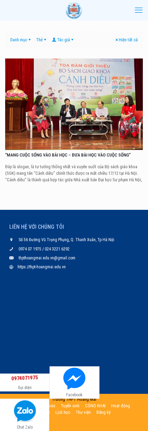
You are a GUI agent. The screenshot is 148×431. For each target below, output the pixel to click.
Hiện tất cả (128, 39)
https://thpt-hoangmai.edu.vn (42, 267)
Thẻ (39, 39)
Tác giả (63, 39)
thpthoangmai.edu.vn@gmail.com (47, 258)
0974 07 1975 (30, 249)
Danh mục (18, 39)
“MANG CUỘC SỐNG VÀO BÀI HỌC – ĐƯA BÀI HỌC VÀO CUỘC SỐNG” (68, 155)
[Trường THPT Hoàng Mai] (74, 10)
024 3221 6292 (57, 249)
